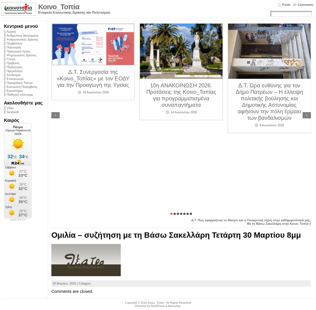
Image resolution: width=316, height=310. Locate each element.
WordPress (158, 306)
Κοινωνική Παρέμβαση (22, 87)
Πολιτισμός (14, 47)
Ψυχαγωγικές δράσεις (21, 55)
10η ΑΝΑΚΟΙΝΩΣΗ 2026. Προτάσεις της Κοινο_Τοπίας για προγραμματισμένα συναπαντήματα (136, 95)
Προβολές (13, 63)
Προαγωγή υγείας (19, 51)
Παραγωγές (14, 67)
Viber (10, 108)
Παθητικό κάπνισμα (20, 94)
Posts (286, 4)
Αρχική (11, 31)
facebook (13, 112)
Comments (305, 4)
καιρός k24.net (18, 219)
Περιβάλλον (14, 43)
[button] (171, 214)
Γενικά (11, 59)
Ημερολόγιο (14, 71)
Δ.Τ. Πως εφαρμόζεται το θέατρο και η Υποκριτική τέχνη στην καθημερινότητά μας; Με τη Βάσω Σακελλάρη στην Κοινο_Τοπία (251, 221)
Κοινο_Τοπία (58, 7)
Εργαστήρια (15, 90)
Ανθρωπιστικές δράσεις (22, 39)
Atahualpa (174, 306)
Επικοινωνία (15, 79)
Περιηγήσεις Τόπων (20, 83)
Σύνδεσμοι (14, 75)
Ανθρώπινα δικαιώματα (22, 35)
